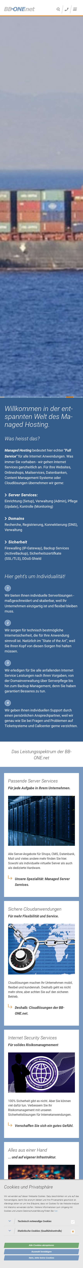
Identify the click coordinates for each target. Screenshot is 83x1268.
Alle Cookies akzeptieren (41, 1245)
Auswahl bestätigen (41, 1251)
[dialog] (41, 1223)
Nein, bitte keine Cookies (41, 1258)
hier (56, 1211)
